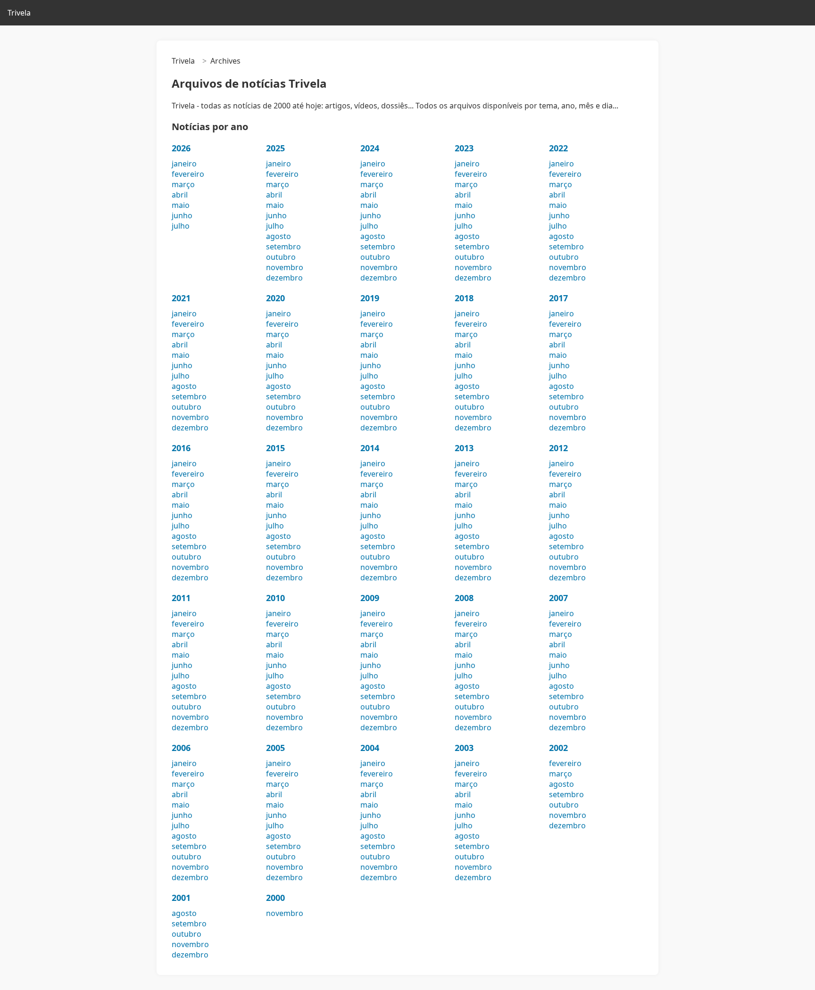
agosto (278, 236)
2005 (275, 747)
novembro (284, 267)
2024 (369, 148)
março (183, 184)
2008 (464, 597)
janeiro (184, 163)
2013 (464, 448)
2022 (558, 148)
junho (182, 215)
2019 (369, 298)
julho (181, 226)
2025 (275, 148)
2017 (558, 298)
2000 (275, 897)
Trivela (19, 13)
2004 (369, 747)
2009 (369, 597)
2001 (181, 897)
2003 (464, 747)
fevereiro (188, 174)
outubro (281, 257)
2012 (558, 448)
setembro (283, 246)
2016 (181, 448)
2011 (181, 597)
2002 (558, 747)
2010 (275, 597)
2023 (464, 148)
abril (180, 195)
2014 (369, 448)
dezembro (284, 277)
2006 (181, 747)
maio (181, 205)
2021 (181, 298)
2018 (464, 298)
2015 (275, 448)
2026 (181, 148)
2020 (275, 298)
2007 (558, 597)
